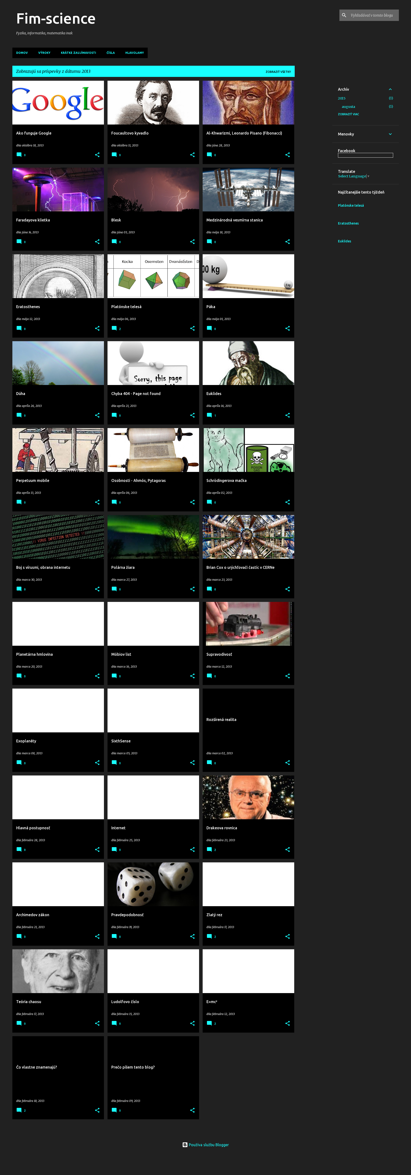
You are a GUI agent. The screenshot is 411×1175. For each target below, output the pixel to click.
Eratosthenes (348, 223)
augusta (348, 107)
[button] (97, 155)
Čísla (111, 52)
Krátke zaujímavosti (78, 52)
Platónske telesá (351, 205)
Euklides (344, 241)
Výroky (44, 52)
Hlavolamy (134, 52)
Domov (22, 52)
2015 (342, 98)
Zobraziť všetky (278, 71)
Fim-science (56, 18)
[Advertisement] (313, 152)
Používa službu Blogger (208, 1145)
